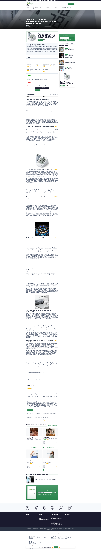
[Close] (65, 269)
